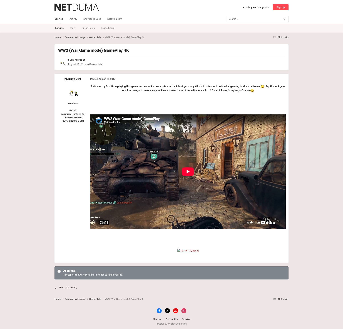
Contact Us (172, 319)
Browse (58, 19)
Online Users (88, 28)
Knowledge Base (92, 19)
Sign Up (281, 7)
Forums (59, 28)
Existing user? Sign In (255, 7)
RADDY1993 (78, 60)
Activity (73, 19)
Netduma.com (114, 19)
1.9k (74, 110)
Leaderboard (108, 28)
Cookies (186, 319)
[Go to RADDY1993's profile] (62, 63)
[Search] (285, 19)
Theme (157, 319)
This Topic (271, 19)
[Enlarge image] (262, 86)
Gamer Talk (95, 64)
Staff (72, 28)
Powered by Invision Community (171, 324)
